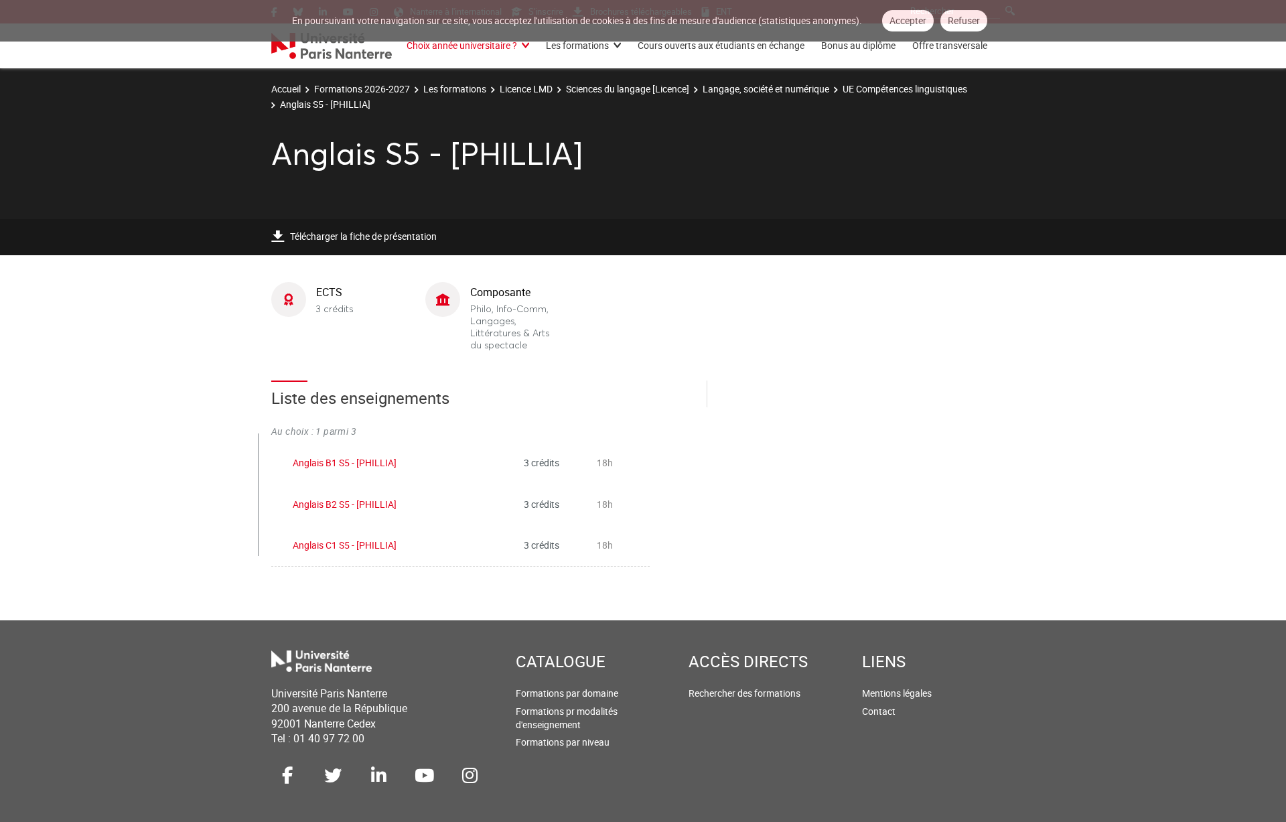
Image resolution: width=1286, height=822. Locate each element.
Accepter (907, 20)
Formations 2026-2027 (362, 88)
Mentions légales (897, 693)
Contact (879, 711)
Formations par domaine (567, 693)
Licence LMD (526, 88)
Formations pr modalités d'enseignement (567, 718)
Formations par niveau (563, 742)
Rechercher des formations (744, 693)
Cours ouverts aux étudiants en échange (721, 45)
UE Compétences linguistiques (905, 88)
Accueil (286, 88)
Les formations (577, 45)
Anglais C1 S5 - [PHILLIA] (345, 545)
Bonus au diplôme (858, 45)
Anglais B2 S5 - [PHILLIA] (345, 504)
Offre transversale (949, 45)
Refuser (964, 20)
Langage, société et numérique (766, 88)
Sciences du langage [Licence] (627, 88)
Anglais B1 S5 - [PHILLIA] (345, 462)
